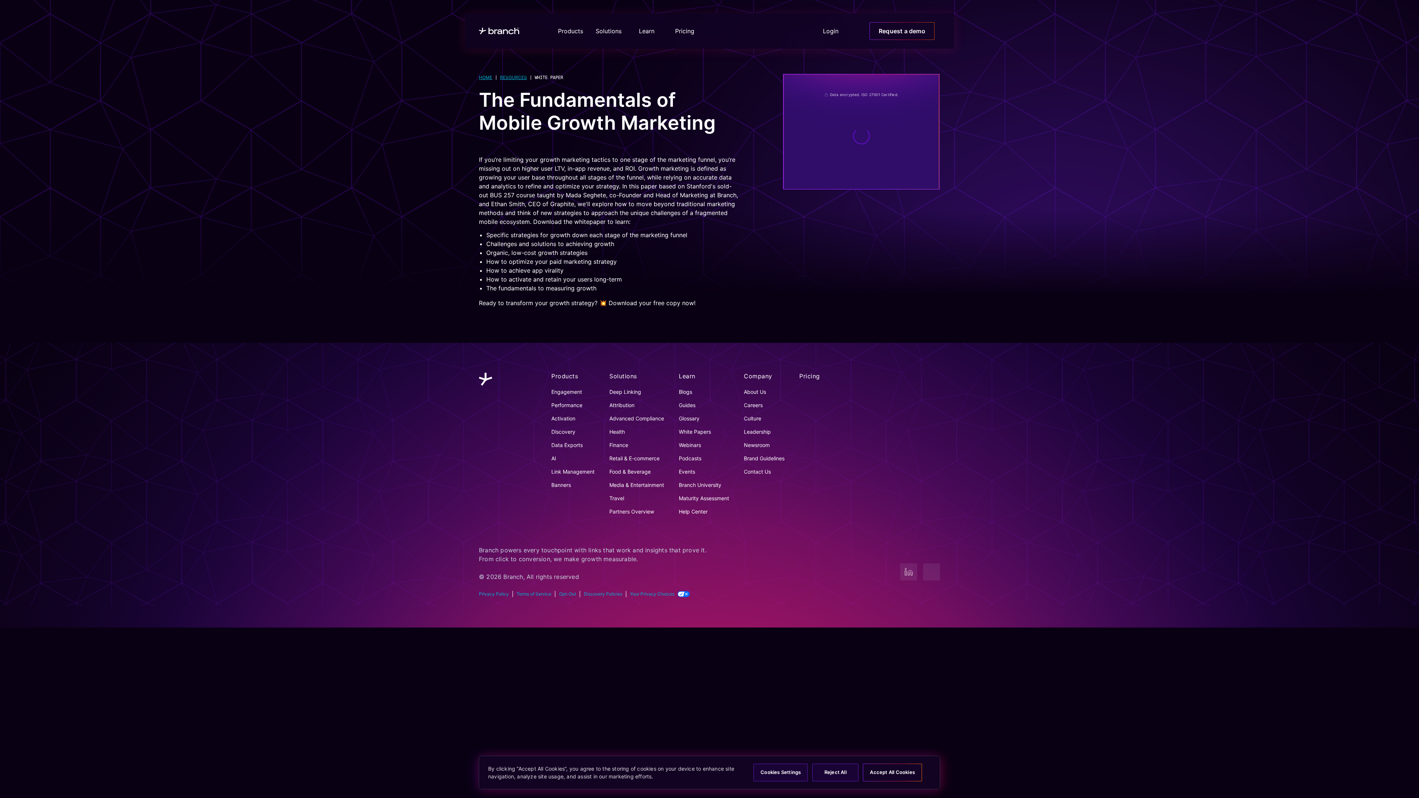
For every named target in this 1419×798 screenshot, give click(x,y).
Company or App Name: (831, 196)
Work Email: (815, 95)
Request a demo (904, 31)
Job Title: (811, 162)
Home (485, 77)
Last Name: (882, 129)
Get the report (861, 308)
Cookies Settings (772, 772)
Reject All (830, 772)
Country (811, 229)
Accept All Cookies (889, 772)
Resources (513, 77)
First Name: (814, 129)
